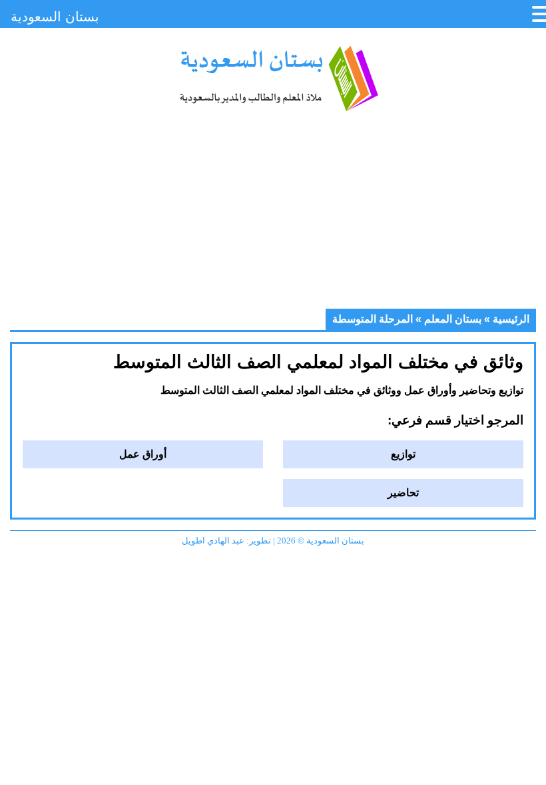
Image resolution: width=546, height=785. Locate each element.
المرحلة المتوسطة (372, 319)
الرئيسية (511, 319)
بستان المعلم (452, 319)
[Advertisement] (273, 215)
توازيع (403, 454)
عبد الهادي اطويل (213, 541)
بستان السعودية (278, 78)
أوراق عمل (142, 454)
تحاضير (403, 492)
